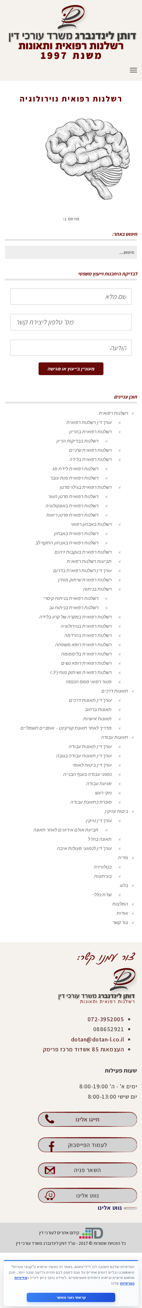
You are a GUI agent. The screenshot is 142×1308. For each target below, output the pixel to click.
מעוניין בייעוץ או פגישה (71, 368)
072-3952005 (106, 1019)
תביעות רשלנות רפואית (89, 561)
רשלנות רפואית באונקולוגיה (72, 505)
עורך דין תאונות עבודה (90, 746)
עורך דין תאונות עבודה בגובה (84, 755)
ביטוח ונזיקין (116, 811)
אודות (122, 913)
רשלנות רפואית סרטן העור (73, 496)
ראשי (126, 108)
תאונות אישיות (97, 718)
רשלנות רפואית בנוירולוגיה (89, 108)
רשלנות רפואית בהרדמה (88, 635)
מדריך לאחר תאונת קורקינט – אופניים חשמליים (66, 728)
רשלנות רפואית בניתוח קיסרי (70, 598)
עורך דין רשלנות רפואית (89, 422)
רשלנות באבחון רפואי (91, 524)
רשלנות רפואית (113, 413)
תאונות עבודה (114, 737)
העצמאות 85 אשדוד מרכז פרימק (83, 1049)
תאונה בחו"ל (100, 839)
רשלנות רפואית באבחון (76, 533)
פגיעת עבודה (99, 783)
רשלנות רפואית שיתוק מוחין (85, 579)
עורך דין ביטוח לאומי (92, 765)
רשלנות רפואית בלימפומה (86, 654)
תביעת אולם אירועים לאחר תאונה (65, 829)
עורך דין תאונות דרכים (90, 700)
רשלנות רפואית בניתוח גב (73, 607)
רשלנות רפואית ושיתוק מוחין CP (81, 672)
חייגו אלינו (88, 1119)
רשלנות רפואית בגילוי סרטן (86, 487)
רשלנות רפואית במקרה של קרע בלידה (75, 616)
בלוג (124, 885)
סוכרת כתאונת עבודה (91, 802)
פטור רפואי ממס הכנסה (89, 681)
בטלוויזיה (103, 867)
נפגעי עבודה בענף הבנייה (87, 774)
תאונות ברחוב (98, 709)
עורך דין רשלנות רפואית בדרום (82, 570)
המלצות (120, 904)
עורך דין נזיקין (99, 820)
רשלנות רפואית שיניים (90, 450)
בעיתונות (103, 876)
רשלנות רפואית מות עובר (74, 478)
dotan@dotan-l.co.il (97, 1039)
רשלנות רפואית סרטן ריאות (72, 515)
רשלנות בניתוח (97, 589)
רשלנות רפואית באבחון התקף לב (66, 542)
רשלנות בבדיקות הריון (77, 441)
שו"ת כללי (102, 894)
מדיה (123, 857)
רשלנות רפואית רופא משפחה (83, 644)
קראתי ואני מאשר (71, 1297)
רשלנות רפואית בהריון (90, 431)
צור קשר (120, 922)
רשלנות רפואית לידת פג (75, 468)
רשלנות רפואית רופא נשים (86, 663)
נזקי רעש (103, 792)
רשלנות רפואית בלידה (90, 459)
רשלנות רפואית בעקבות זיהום (83, 552)
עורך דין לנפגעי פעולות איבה (84, 848)
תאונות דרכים (114, 691)
